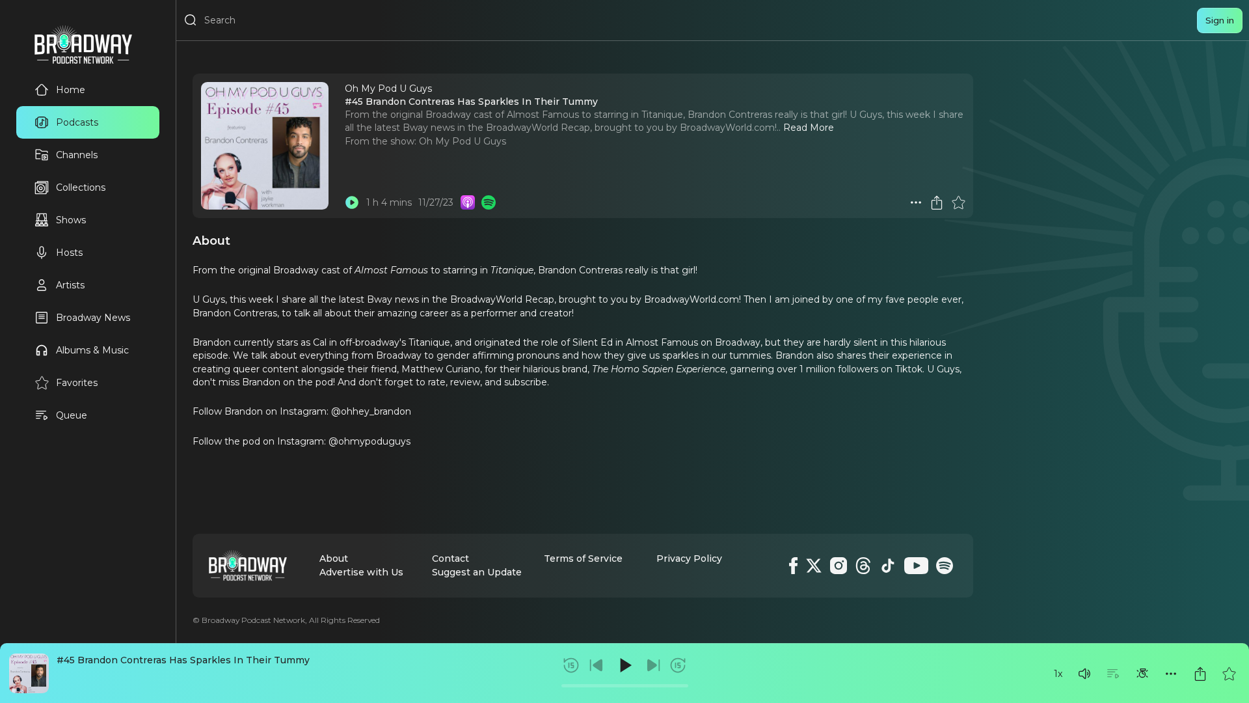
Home (70, 90)
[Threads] (863, 565)
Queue (71, 415)
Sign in (1219, 20)
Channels (77, 155)
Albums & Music (92, 350)
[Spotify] (944, 565)
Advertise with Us (361, 572)
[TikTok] (888, 565)
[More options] (1171, 674)
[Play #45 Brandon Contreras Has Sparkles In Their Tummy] (352, 202)
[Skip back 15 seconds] (571, 665)
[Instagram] (838, 565)
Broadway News (93, 318)
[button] (1084, 674)
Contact (450, 558)
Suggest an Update (477, 572)
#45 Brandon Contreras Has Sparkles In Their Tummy (183, 660)
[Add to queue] (1113, 674)
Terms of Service (583, 558)
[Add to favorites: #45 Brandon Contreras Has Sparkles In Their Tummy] (1229, 674)
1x (1058, 674)
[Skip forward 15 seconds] (678, 665)
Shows (71, 220)
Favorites (77, 383)
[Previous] (596, 665)
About (333, 558)
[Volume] (1084, 674)
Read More (808, 127)
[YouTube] (916, 565)
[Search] (190, 20)
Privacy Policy (689, 558)
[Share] (1200, 674)
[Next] (653, 665)
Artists (70, 285)
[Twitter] (813, 565)
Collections (80, 187)
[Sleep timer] (1142, 674)
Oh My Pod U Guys (462, 141)
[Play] (624, 665)
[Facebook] (793, 565)
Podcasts (77, 122)
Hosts (69, 252)
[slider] (625, 686)
